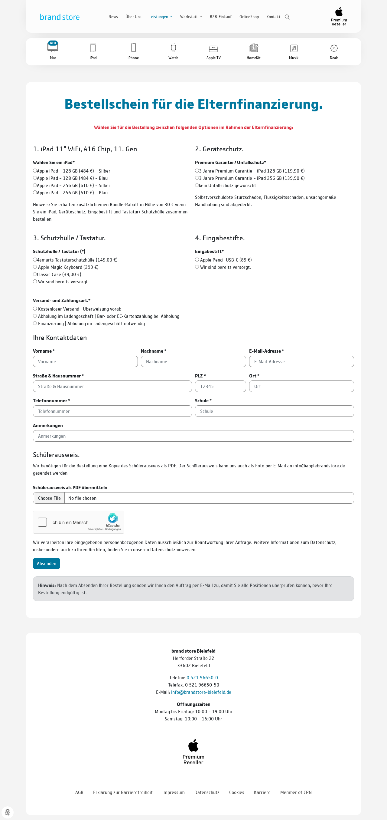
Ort (254, 375)
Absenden (46, 563)
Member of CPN (296, 792)
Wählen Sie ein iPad (54, 162)
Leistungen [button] (159, 16)
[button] (53, 51)
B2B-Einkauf (221, 16)
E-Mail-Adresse (266, 350)
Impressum (173, 792)
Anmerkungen (48, 425)
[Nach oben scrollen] (375, 799)
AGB (79, 792)
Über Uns (133, 16)
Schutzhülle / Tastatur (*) (59, 251)
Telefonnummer (51, 400)
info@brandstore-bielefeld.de (201, 692)
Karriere (262, 792)
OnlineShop (249, 16)
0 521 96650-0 (202, 677)
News (113, 16)
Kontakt (273, 16)
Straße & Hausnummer (58, 375)
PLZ (200, 375)
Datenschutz (207, 792)
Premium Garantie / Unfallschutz (230, 162)
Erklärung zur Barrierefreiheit (123, 792)
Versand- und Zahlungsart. (61, 300)
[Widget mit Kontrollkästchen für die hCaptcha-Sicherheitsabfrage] (78, 522)
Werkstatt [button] (189, 16)
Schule (203, 400)
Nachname (153, 350)
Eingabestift (209, 251)
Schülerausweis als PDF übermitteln (70, 487)
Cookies (236, 792)
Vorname (44, 350)
